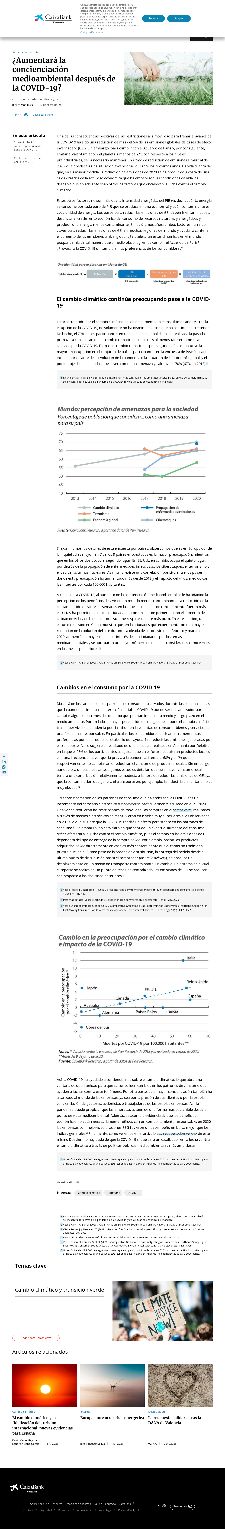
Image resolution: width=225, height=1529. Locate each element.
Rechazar (154, 18)
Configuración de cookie (92, 32)
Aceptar (179, 18)
